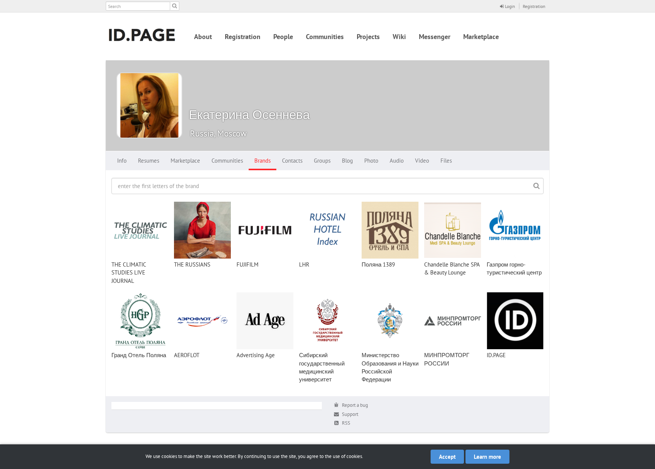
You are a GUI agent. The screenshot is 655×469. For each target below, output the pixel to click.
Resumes (148, 160)
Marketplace (481, 36)
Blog (347, 160)
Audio (397, 160)
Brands (262, 160)
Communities (325, 36)
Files (446, 160)
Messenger (434, 36)
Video (422, 160)
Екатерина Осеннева (249, 114)
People (283, 36)
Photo (371, 160)
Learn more (487, 456)
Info (122, 160)
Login (509, 6)
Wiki (399, 36)
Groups (322, 160)
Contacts (292, 160)
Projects (368, 36)
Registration (534, 6)
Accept (447, 456)
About (203, 36)
